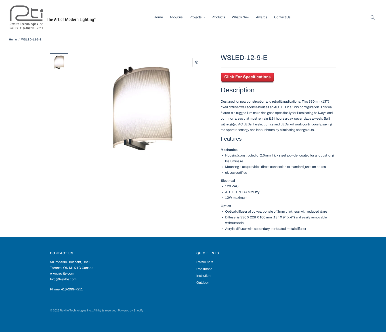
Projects (195, 17)
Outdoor (202, 282)
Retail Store (204, 262)
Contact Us (282, 17)
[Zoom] (196, 62)
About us (176, 17)
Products (218, 17)
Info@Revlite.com (63, 279)
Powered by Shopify (130, 310)
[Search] (372, 17)
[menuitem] (158, 17)
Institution (203, 275)
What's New (240, 17)
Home (158, 17)
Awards (261, 17)
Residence (204, 269)
